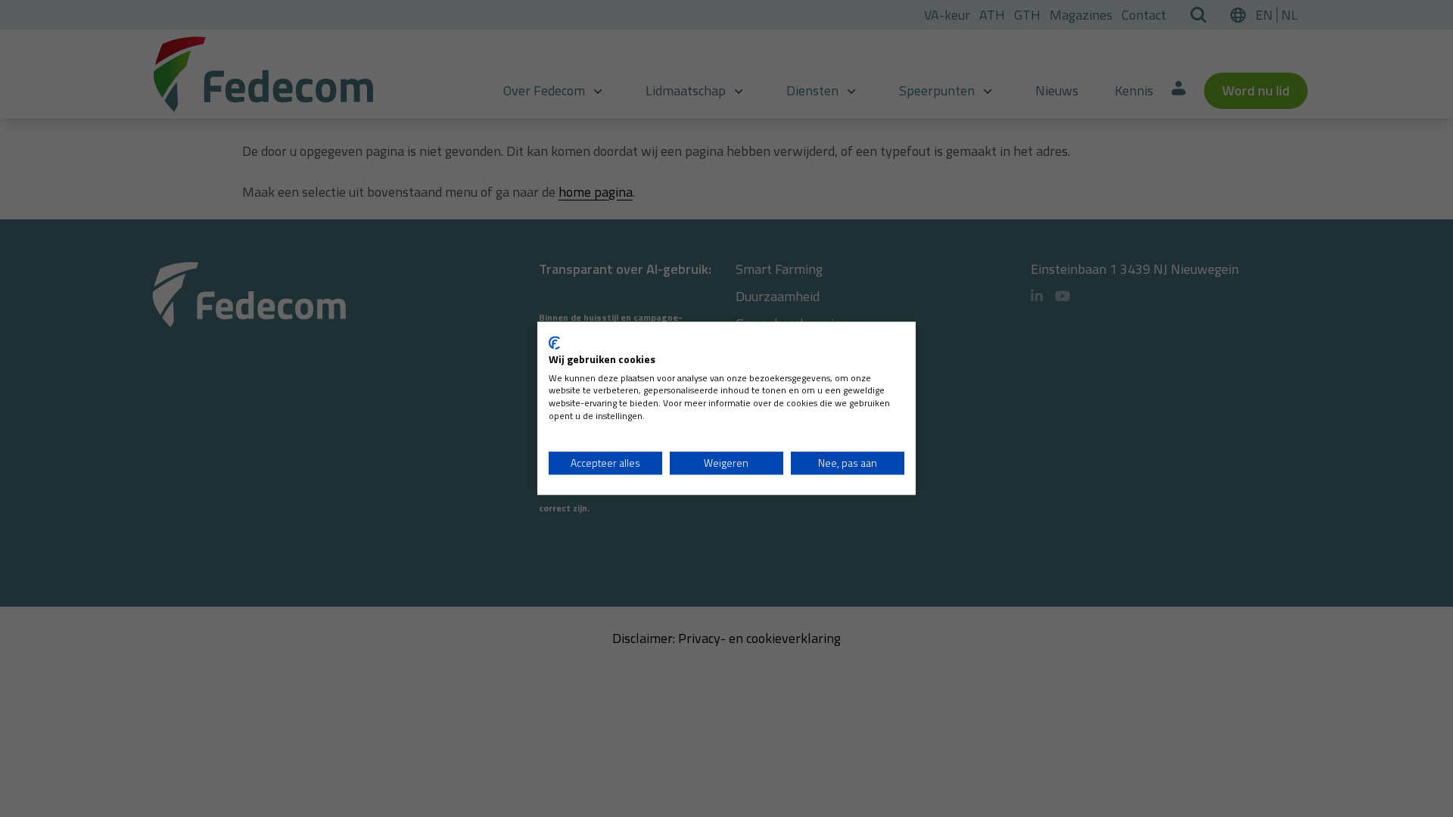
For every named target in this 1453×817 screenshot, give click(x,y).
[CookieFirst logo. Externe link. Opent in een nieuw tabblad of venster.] (554, 342)
